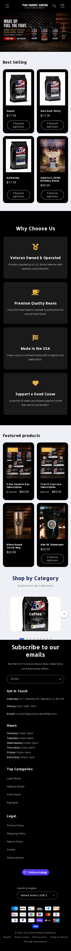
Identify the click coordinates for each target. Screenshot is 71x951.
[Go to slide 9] (51, 639)
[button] (7, 6)
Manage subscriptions (35, 942)
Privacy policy (22, 937)
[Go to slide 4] (34, 639)
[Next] (64, 614)
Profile (11, 850)
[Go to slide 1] (21, 639)
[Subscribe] (60, 679)
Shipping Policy (16, 833)
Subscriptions (15, 857)
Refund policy (39, 937)
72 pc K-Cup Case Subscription (50, 485)
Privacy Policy (15, 825)
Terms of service (59, 937)
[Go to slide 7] (44, 639)
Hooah (10, 111)
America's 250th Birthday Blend (50, 179)
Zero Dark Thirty (50, 111)
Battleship (13, 177)
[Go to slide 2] (27, 639)
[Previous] (6, 614)
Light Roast (14, 778)
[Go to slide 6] (41, 639)
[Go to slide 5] (37, 639)
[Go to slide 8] (47, 639)
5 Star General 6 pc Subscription (18, 485)
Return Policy (15, 841)
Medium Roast (16, 786)
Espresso (12, 802)
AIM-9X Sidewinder (52, 544)
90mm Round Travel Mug (14, 546)
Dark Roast (14, 794)
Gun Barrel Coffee (33, 933)
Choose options (18, 125)
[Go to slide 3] (30, 639)
